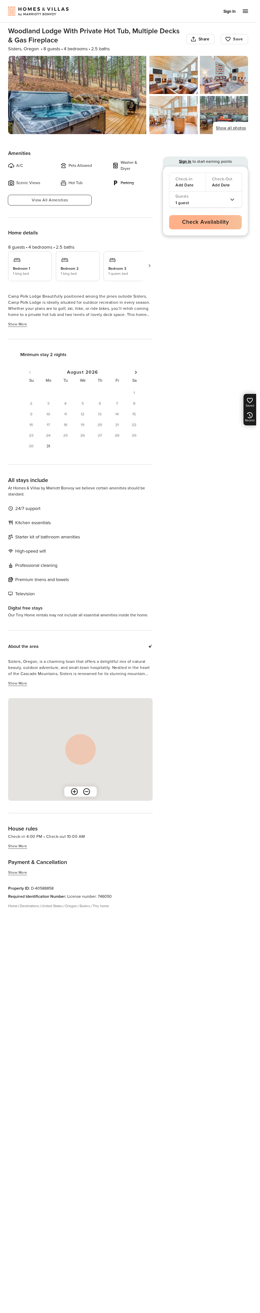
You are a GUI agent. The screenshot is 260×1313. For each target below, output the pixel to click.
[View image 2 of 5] (173, 75)
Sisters (84, 906)
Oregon (71, 906)
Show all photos (231, 128)
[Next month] (135, 372)
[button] (48, 446)
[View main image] (77, 95)
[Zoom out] (87, 792)
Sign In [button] (229, 11)
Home (13, 906)
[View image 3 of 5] (224, 75)
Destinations (29, 906)
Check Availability (205, 222)
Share (204, 39)
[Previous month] (30, 372)
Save (238, 39)
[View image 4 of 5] (173, 115)
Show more (17, 324)
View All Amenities (50, 200)
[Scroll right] (150, 266)
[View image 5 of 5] (224, 115)
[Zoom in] (74, 792)
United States (52, 906)
